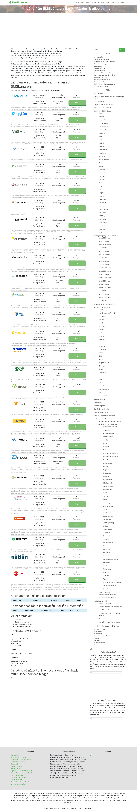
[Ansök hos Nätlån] (19, 556)
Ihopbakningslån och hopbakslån (105, 61)
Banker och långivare (108, 2)
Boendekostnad (108, 463)
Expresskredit (103, 126)
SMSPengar (102, 216)
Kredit (105, 509)
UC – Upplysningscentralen (112, 582)
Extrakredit (102, 130)
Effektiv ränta (107, 489)
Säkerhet (106, 572)
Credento (101, 333)
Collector (101, 329)
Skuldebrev (106, 575)
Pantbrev (106, 539)
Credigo (101, 113)
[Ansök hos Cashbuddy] (19, 369)
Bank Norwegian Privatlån (107, 313)
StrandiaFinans (103, 222)
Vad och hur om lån (100, 419)
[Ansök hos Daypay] (19, 403)
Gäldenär (106, 496)
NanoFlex (101, 169)
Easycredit (102, 120)
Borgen (105, 466)
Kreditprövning (108, 516)
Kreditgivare (107, 513)
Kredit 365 (101, 143)
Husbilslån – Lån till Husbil (107, 610)
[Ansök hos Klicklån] (19, 114)
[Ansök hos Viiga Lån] (19, 131)
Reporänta (106, 562)
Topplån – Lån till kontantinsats (104, 415)
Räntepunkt (107, 552)
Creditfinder (102, 336)
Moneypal (101, 366)
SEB (99, 382)
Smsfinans (102, 206)
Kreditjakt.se (19, 2)
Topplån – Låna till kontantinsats (105, 73)
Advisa (100, 310)
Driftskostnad (107, 483)
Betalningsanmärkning (110, 453)
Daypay (101, 116)
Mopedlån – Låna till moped (107, 619)
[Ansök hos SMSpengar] (19, 148)
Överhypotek (107, 536)
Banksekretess (108, 450)
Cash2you (101, 323)
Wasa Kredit (102, 396)
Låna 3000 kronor (104, 281)
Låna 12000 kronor (104, 248)
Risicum (101, 196)
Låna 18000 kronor (104, 268)
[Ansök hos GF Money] (19, 238)
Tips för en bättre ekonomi (107, 598)
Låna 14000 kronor (104, 254)
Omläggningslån (99, 68)
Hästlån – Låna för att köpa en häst (110, 606)
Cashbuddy (102, 326)
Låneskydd (106, 532)
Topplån (105, 579)
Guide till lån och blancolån (103, 108)
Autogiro (105, 443)
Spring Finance (103, 389)
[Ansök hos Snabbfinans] (19, 295)
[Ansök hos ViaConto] (19, 573)
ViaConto (101, 229)
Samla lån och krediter (101, 59)
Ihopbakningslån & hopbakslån (104, 304)
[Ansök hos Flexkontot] (19, 477)
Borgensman (107, 473)
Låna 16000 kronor (104, 261)
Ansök (77, 103)
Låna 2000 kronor (104, 274)
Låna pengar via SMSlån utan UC (109, 421)
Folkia (100, 136)
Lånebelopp (122, 2)
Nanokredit (102, 173)
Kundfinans (102, 153)
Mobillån (101, 163)
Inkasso (105, 499)
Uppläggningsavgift (109, 585)
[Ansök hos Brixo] (19, 457)
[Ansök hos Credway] (19, 539)
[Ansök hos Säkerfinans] (19, 314)
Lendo (100, 359)
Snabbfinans (102, 219)
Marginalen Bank (104, 363)
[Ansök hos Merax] (19, 518)
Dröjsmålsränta (108, 486)
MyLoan (101, 369)
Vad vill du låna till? (100, 77)
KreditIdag (101, 146)
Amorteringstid (108, 436)
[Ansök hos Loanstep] (19, 276)
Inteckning (106, 503)
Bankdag (106, 446)
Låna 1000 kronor (104, 238)
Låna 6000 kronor (104, 291)
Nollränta (101, 179)
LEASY (100, 356)
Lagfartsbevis (107, 529)
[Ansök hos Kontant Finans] (19, 498)
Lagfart (105, 526)
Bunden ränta (107, 480)
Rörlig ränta (107, 569)
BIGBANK (101, 316)
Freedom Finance (104, 343)
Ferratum (101, 133)
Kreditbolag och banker (102, 79)
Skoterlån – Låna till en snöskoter (109, 622)
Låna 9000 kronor (104, 301)
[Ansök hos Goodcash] (19, 257)
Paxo (100, 189)
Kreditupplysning (108, 523)
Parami (100, 376)
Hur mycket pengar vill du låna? (105, 75)
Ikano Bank (102, 349)
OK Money (102, 183)
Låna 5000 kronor (104, 287)
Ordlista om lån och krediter (107, 424)
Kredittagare (107, 519)
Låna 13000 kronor (104, 251)
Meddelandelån (103, 159)
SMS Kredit (102, 202)
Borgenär (106, 470)
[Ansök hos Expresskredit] (19, 166)
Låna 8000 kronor (104, 297)
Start (77, 2)
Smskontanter (103, 209)
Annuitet (105, 440)
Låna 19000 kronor (104, 271)
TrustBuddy (102, 226)
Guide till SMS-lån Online (102, 111)
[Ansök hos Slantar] (19, 202)
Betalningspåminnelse (110, 456)
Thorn (100, 392)
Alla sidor (101, 101)
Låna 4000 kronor (104, 284)
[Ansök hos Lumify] (19, 421)
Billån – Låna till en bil (105, 603)
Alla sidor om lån (99, 82)
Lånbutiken (102, 156)
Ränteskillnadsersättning (111, 559)
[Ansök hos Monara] (19, 439)
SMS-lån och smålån (101, 86)
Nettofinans (102, 372)
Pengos (101, 193)
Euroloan (101, 339)
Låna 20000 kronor (104, 278)
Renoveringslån (99, 70)
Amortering (106, 430)
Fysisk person (107, 493)
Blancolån (106, 460)
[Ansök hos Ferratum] (19, 350)
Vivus (100, 232)
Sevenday (101, 386)
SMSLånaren (102, 212)
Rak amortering (108, 542)
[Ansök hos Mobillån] (19, 332)
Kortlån (100, 140)
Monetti (100, 166)
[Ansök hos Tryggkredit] (19, 219)
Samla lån (95, 2)
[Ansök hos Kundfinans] (19, 184)
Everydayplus (103, 123)
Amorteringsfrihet (108, 433)
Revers (105, 566)
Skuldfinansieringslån (101, 64)
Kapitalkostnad (108, 506)
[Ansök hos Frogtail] (19, 386)
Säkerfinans (102, 199)
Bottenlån (106, 476)
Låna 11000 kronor (104, 244)
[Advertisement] (68, 29)
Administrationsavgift (110, 427)
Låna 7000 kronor (104, 294)
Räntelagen (107, 549)
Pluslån (100, 379)
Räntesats (106, 556)
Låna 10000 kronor (104, 241)
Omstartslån (98, 66)
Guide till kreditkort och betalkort (105, 84)
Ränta (105, 546)
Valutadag (106, 589)
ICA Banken (102, 346)
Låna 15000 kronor (104, 258)
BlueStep (101, 319)
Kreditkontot (102, 150)
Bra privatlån (85, 2)
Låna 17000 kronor (104, 264)
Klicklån (101, 353)
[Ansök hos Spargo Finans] (19, 96)
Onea (100, 186)
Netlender (101, 176)
